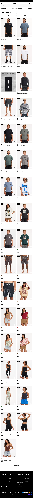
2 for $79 (2, 174)
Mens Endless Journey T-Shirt (5, 250)
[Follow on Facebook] (1, 486)
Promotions (18, 478)
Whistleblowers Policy (20, 486)
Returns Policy (27, 478)
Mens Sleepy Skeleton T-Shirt (21, 224)
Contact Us (26, 481)
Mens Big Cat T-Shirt (4, 198)
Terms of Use (19, 484)
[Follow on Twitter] (3, 486)
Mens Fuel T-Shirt (3, 39)
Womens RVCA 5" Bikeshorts (21, 382)
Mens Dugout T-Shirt (20, 39)
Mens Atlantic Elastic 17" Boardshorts (22, 276)
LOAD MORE (16, 465)
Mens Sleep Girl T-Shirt (20, 171)
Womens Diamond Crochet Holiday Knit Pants (8, 408)
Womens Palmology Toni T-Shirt (5, 224)
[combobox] (17, 6)
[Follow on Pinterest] (5, 486)
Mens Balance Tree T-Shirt (21, 145)
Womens (10, 478)
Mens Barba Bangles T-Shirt (21, 250)
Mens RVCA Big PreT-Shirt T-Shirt (6, 145)
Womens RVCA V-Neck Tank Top (21, 408)
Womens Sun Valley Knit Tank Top (6, 460)
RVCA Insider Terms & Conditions (20, 480)
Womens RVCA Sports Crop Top (21, 434)
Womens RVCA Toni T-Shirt (21, 198)
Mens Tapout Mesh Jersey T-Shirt (22, 119)
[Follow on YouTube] (6, 486)
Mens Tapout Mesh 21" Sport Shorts (6, 66)
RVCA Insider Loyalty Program (20, 483)
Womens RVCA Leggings (4, 382)
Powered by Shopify (29, 495)
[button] (1, 3)
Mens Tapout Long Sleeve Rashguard (22, 93)
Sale (9, 481)
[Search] (2, 6)
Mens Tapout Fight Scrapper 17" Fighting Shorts (8, 119)
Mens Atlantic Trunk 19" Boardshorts (6, 276)
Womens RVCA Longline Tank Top (6, 434)
